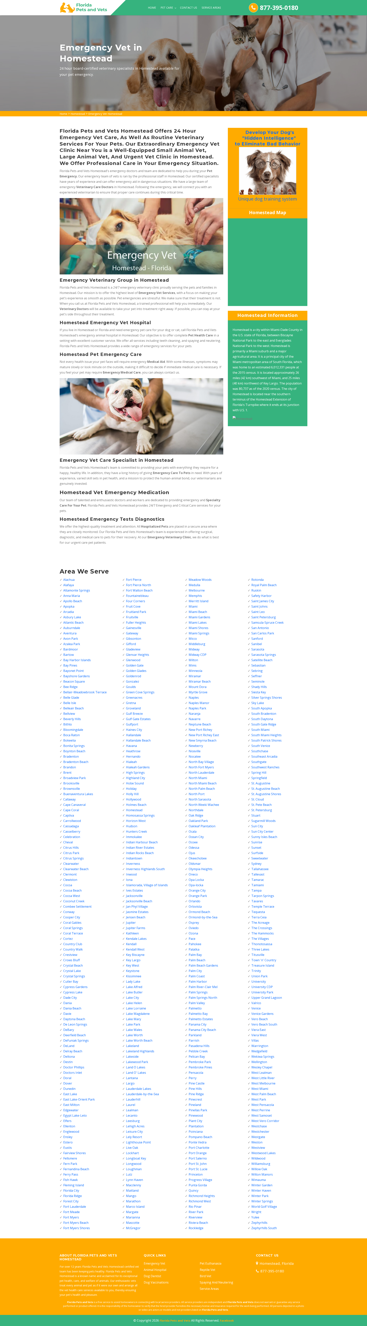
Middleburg (197, 644)
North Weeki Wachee (204, 805)
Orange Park (198, 896)
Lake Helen (134, 1003)
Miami (193, 606)
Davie (67, 1014)
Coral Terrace (73, 933)
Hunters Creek (136, 831)
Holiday (131, 789)
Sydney (256, 864)
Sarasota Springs (263, 655)
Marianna (133, 1217)
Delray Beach (72, 1051)
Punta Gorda (198, 1185)
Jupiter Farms (135, 928)
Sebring (257, 671)
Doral (67, 1078)
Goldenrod (133, 676)
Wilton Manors (262, 1174)
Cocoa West (71, 896)
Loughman (134, 1169)
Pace (192, 939)
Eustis (67, 1148)
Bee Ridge (70, 687)
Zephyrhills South (264, 1228)
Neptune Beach (200, 724)
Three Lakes (260, 949)
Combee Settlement (77, 906)
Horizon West (136, 821)
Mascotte (132, 1223)
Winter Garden (261, 1185)
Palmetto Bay (198, 1014)
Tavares (257, 901)
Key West (132, 965)
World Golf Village (264, 1206)
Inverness (133, 864)
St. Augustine (260, 783)
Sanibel (256, 644)
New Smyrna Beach (202, 740)
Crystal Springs (74, 976)
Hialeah (131, 762)
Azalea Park (71, 644)
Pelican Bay (197, 1056)
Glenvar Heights (137, 655)
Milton (193, 660)
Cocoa (67, 885)
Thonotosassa (261, 944)
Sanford (257, 638)
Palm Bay (195, 955)
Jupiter (131, 922)
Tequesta (258, 912)
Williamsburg (260, 1164)
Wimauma (258, 1180)
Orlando (194, 901)
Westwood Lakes (263, 1153)
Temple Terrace (262, 906)
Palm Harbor (198, 981)
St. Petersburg (261, 810)
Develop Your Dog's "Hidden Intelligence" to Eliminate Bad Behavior (266, 138)
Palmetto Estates (201, 1019)
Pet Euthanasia (210, 1263)
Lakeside (132, 1056)
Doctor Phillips (73, 1067)
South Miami (260, 730)
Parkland (195, 1035)
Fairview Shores (74, 1153)
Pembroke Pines (200, 1067)
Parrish (194, 1040)
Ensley (67, 1137)
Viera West (259, 1035)
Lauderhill (133, 1099)
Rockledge (196, 1228)
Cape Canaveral (74, 805)
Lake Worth (134, 1035)
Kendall (131, 944)
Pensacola (196, 1073)
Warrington (259, 1046)
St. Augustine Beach (265, 789)
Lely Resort (134, 1137)
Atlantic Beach (73, 622)
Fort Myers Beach (76, 1223)
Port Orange (198, 1153)
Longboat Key (136, 1158)
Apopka (68, 606)
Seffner (256, 676)
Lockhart (132, 1153)
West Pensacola (262, 1105)
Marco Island (135, 1206)
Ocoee (193, 842)
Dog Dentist (152, 1276)
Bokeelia (69, 740)
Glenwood (133, 660)
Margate (132, 1212)
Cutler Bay (70, 981)
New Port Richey (200, 730)
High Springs (135, 772)
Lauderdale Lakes (138, 1089)
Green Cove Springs (140, 692)
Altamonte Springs (76, 590)
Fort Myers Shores (76, 1228)
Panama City (197, 1024)
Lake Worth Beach (139, 1040)
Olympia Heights (200, 869)
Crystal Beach (73, 965)
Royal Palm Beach (264, 585)
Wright (256, 1212)
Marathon (133, 1201)
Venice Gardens (262, 1014)
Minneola (195, 671)
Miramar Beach (200, 681)
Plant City (195, 1121)
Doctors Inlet (72, 1073)
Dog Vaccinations (156, 1282)
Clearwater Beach (76, 869)
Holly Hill (132, 794)
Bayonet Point (73, 671)
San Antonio (260, 628)
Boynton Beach (74, 751)
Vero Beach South (264, 1024)
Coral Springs (73, 928)
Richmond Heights (202, 1196)
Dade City (70, 998)
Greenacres (134, 697)
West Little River (263, 1078)
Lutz (129, 1174)
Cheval (68, 842)
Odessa (194, 847)
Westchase (259, 1126)
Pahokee (195, 944)
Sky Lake (257, 703)
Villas (255, 1040)
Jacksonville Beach (139, 901)
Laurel (130, 1105)
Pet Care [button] (167, 7)
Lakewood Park (137, 1062)
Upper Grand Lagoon (266, 998)
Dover (67, 1083)
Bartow (68, 655)
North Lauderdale (201, 772)
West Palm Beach (263, 1094)
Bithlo (67, 724)
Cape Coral (71, 810)
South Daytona (262, 719)
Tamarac (257, 880)
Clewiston (70, 880)
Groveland (133, 708)
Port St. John (198, 1164)
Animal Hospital (155, 1270)
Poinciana (196, 1131)
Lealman (132, 1110)
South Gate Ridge (263, 724)
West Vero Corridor (265, 1121)
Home (152, 7)
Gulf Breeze (134, 714)
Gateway (132, 633)
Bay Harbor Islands (77, 660)
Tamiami (257, 885)
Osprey (194, 922)
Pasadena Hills (199, 1046)
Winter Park (260, 1196)
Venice (256, 1008)
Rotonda (257, 580)
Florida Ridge (72, 1196)
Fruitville (132, 617)
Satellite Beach (261, 660)
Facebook (227, 1320)
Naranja (194, 714)
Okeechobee (198, 858)
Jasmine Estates (137, 912)
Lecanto (131, 1115)
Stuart (255, 815)
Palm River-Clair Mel (203, 987)
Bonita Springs (74, 746)
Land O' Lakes (136, 1073)
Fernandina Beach (76, 1169)
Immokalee (134, 837)
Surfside (257, 853)
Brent (67, 772)
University (258, 981)
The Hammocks (262, 933)
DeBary (68, 1030)
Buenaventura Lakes (78, 794)
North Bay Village (201, 762)
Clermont (70, 874)
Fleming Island (73, 1185)
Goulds (131, 687)
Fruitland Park (136, 612)
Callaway (69, 799)
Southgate (258, 762)
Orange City (197, 890)
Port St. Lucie (198, 1169)
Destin (68, 1062)
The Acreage (260, 922)
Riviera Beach (198, 1223)
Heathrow (133, 751)
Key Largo (133, 960)
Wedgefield (259, 1051)
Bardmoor (70, 649)
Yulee (255, 1217)
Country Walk (73, 949)
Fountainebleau (137, 596)
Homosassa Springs (140, 815)
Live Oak (132, 1148)
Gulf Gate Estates (138, 719)
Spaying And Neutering (216, 1282)
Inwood (131, 874)
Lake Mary (133, 1019)
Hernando (133, 756)
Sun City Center (262, 831)
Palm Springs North (203, 998)
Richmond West (200, 1201)
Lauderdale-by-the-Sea (142, 1094)
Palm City (195, 971)
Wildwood (258, 1158)
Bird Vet (205, 1276)
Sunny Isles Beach (264, 837)
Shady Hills (259, 687)
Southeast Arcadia (264, 756)
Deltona (69, 1056)
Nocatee (195, 756)
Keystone (132, 971)
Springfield (259, 778)
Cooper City (71, 917)
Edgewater (71, 1110)
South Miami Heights (266, 735)
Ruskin (256, 590)
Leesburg (133, 1121)
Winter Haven (261, 1190)
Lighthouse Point (138, 1142)
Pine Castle (197, 1083)
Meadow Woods (200, 580)
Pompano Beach (200, 1137)
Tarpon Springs (262, 896)
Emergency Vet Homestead (105, 114)
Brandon (69, 767)
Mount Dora (197, 687)
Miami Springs (199, 633)
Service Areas (211, 7)
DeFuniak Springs (76, 1040)
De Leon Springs (75, 1024)
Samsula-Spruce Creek (267, 622)
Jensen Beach (135, 917)
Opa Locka (196, 880)
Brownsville (71, 789)
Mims (192, 665)
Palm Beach (197, 960)
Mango (131, 1196)
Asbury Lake (72, 617)
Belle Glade (71, 697)
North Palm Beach (202, 789)
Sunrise (256, 842)
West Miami (259, 1089)
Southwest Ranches (265, 767)
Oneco (193, 874)
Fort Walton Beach (139, 590)
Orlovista (195, 906)
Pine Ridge (196, 1094)
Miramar (195, 676)
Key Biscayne (135, 955)
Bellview (69, 714)
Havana (131, 746)
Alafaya (68, 585)
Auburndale (71, 628)
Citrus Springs (73, 858)
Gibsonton (133, 638)
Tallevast (257, 874)
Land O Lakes (135, 1067)
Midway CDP (197, 655)
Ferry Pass (70, 1174)
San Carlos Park (262, 633)
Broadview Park (74, 778)
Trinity (256, 971)
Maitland (132, 1190)
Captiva (68, 815)
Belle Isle (69, 703)
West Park (258, 1099)
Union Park (259, 976)
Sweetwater (259, 858)
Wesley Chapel (261, 1067)
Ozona (193, 933)
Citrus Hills (71, 847)
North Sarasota (200, 799)
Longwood (133, 1164)
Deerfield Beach (74, 1035)
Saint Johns (259, 606)
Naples (194, 697)
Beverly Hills (72, 719)
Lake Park (133, 1024)
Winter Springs (262, 1201)
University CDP (262, 987)
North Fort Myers (201, 767)
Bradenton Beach (75, 762)
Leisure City (134, 1131)
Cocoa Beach (72, 890)
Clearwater (71, 864)
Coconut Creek (73, 901)
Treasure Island (262, 965)
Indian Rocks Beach (140, 853)
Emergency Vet (154, 1263)
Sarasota (257, 649)
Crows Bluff (71, 960)
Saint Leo (258, 612)
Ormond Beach (199, 912)
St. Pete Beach (261, 805)
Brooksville (71, 783)
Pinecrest (195, 1099)
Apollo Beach (72, 601)
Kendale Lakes (136, 939)
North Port (197, 794)
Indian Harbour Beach (142, 842)
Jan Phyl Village (137, 906)
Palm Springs (198, 992)
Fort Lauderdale (74, 1206)
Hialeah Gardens (138, 767)
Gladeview (133, 649)
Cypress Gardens (75, 987)
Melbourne (197, 590)
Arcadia (68, 612)
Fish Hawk (70, 1180)
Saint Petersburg (263, 617)
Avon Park (70, 638)
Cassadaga (71, 826)
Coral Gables (72, 922)
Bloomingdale (73, 730)
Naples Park (197, 708)
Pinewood (196, 1115)
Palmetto (195, 1008)
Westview (258, 1148)
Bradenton (71, 756)
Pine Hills (195, 1089)
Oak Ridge (196, 815)
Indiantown (134, 858)
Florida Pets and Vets (175, 1320)
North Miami (198, 778)
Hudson (131, 826)
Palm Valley (197, 1003)
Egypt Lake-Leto (75, 1115)
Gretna (131, 703)
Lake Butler (134, 992)
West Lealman (261, 1073)
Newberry (196, 746)
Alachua (69, 580)
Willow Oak (259, 1169)
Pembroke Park (200, 1062)
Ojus (192, 853)
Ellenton (69, 1126)
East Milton (71, 1105)
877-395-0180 (279, 7)
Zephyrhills (259, 1223)
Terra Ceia (258, 917)
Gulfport (132, 724)
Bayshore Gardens (76, 676)
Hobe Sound (135, 783)
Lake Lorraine (136, 1008)
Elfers (67, 1121)
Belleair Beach (73, 708)
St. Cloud (257, 799)
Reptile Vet (207, 1270)
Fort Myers (71, 1217)
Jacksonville (134, 896)
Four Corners (135, 601)
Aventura (69, 633)
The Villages (260, 939)
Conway (69, 912)
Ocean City (196, 837)
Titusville (257, 955)
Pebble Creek (198, 1051)
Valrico (256, 1003)
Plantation (196, 1126)
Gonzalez (132, 681)
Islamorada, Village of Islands (147, 885)
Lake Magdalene (138, 1014)
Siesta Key (258, 692)
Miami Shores (198, 628)
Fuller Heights (136, 622)
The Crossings (261, 928)
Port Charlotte (199, 1148)
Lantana (132, 1078)
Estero (68, 1142)
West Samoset (261, 1115)
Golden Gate (135, 665)
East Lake (70, 1094)
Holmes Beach (136, 805)
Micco (193, 638)
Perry (192, 1078)
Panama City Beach (202, 1030)
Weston (256, 1142)
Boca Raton (71, 735)
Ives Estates (134, 890)
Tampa (256, 890)
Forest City (71, 1201)
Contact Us (188, 7)
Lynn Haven (134, 1180)
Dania (67, 1003)
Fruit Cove (133, 606)
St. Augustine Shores (266, 794)
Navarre (195, 719)
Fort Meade (71, 1212)
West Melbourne (263, 1083)
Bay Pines (70, 665)
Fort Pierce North (138, 585)
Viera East (258, 1030)
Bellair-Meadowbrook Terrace (85, 692)
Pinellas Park (198, 1110)
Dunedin (69, 1089)
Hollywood (133, 799)
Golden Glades (136, 671)
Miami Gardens (199, 617)
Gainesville (133, 628)
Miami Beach (198, 612)
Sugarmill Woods (263, 821)
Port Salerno (198, 1158)
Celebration (71, 837)
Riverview (195, 1217)
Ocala (192, 831)
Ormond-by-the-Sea (203, 917)
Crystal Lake (72, 971)
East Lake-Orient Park (79, 1099)
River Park (196, 1212)
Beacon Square (74, 681)
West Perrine (260, 1110)
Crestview (70, 955)
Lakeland (132, 1046)
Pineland (195, 1105)
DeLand (68, 1046)
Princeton (196, 1174)
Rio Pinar (195, 1206)
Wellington (259, 1062)
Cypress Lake (72, 992)
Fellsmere (70, 1158)
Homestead (78, 114)
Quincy (193, 1190)
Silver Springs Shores (266, 697)
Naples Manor (199, 703)
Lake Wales (134, 1030)
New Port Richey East (204, 735)
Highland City (135, 778)
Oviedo (194, 928)
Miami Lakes (198, 622)
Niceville (195, 751)
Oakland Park (198, 821)
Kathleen (132, 933)
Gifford (131, 644)
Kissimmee (133, 976)
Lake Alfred (134, 987)
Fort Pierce (133, 580)
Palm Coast (197, 976)
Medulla (194, 585)
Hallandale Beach (138, 740)
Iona (129, 880)
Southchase (259, 751)
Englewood (71, 1131)
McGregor (133, 1228)
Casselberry (71, 831)
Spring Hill (258, 772)
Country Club (72, 944)
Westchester (260, 1131)
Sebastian (258, 665)
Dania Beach (72, 1008)
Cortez (68, 939)
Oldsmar (195, 864)
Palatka (194, 949)
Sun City (257, 826)
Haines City (134, 730)
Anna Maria (71, 596)
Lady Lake (133, 981)
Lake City (132, 998)
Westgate (258, 1137)
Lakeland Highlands (140, 1051)
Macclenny (133, 1185)
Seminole (258, 681)
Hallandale (133, 735)
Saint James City (262, 601)
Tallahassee (260, 869)
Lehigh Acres (135, 1126)
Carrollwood (72, 821)
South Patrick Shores (266, 740)
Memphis (195, 596)
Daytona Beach (74, 1019)
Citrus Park (71, 853)
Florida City (71, 1190)
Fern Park (70, 1164)
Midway (194, 649)
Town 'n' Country (263, 960)
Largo (130, 1083)
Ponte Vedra (197, 1142)
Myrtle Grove (198, 692)
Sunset (256, 847)
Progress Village (200, 1180)
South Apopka (261, 708)
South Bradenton (263, 714)
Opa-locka (196, 885)
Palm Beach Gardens (203, 965)
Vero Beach (259, 1019)
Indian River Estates (140, 847)
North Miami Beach (203, 783)
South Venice (260, 746)
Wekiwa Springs (262, 1056)
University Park (262, 992)
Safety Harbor (261, 596)
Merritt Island (198, 601)
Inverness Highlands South (145, 869)
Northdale (196, 810)
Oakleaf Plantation (202, 826)
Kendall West (135, 949)
